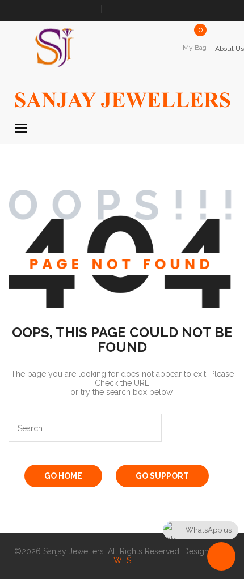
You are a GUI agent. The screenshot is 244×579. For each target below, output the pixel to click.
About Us (229, 49)
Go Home (63, 475)
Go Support (162, 475)
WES (122, 560)
